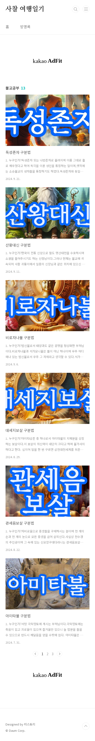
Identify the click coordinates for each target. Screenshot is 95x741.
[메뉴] (86, 9)
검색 (75, 9)
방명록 (25, 26)
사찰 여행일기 (25, 9)
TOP (85, 726)
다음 (59, 654)
